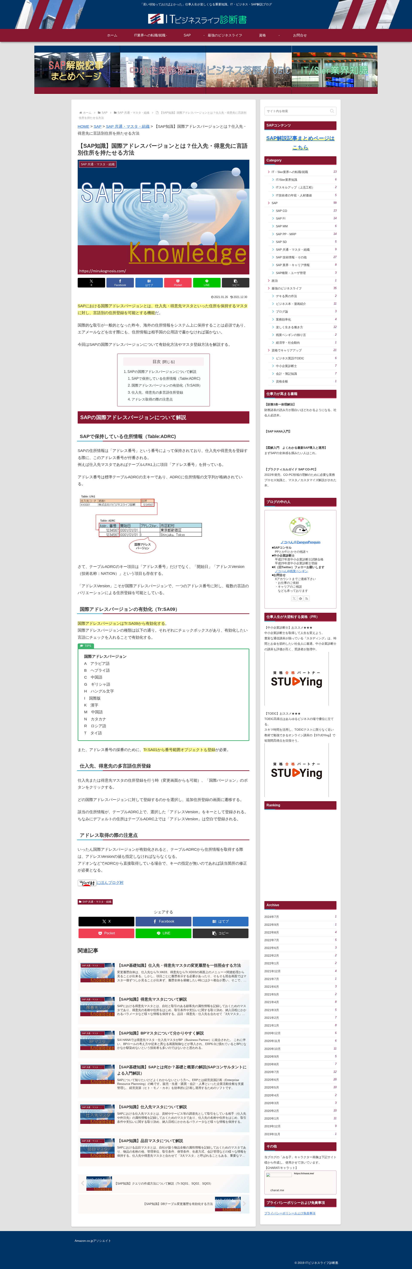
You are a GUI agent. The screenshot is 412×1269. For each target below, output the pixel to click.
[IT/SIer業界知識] (335, 70)
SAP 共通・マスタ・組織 (96, 901)
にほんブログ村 (110, 883)
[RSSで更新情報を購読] (306, 598)
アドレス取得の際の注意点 (152, 399)
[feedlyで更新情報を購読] (300, 598)
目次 (157, 361)
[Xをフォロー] (294, 598)
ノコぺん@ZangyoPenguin (300, 542)
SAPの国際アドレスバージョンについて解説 (161, 371)
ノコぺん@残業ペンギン (291, 571)
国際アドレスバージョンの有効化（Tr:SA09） (167, 385)
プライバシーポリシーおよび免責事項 (289, 1213)
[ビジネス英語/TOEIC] (249, 70)
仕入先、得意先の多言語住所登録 (157, 392)
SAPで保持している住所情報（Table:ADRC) (166, 378)
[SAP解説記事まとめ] (77, 70)
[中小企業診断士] (163, 70)
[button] (235, 283)
